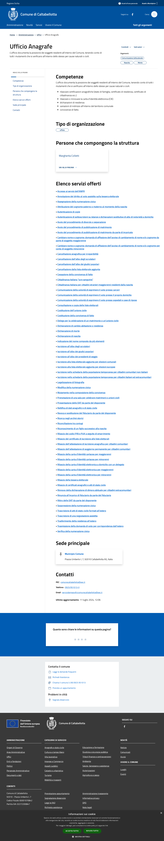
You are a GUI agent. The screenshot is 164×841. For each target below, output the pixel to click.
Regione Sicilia (13, 3)
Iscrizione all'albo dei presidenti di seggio (77, 356)
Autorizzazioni (89, 770)
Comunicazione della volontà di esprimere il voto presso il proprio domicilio (94, 295)
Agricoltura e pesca (91, 775)
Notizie (123, 747)
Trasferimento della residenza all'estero (76, 521)
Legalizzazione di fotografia (70, 382)
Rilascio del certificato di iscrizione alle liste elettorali (83, 439)
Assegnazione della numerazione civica (76, 201)
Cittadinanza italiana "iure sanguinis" (75, 279)
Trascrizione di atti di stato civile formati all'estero (81, 510)
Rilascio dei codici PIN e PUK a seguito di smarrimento (83, 433)
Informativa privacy (91, 798)
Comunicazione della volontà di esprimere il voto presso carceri (88, 290)
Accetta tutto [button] (72, 831)
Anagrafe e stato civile (54, 747)
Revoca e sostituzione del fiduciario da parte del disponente (86, 413)
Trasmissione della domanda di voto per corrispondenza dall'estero (90, 526)
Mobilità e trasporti (53, 779)
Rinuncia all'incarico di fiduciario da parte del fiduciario (84, 495)
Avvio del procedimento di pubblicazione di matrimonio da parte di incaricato (95, 232)
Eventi (123, 774)
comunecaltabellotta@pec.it (73, 582)
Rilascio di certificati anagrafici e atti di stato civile (81, 485)
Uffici (39, 34)
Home (12, 34)
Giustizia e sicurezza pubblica (95, 752)
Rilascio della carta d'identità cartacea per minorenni (83, 459)
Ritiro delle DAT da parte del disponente (76, 500)
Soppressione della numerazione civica (76, 505)
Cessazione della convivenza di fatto (75, 274)
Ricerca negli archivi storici (70, 418)
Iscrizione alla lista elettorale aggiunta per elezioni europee (86, 367)
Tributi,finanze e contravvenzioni (97, 756)
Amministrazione (26, 34)
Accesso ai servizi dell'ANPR (71, 191)
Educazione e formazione (93, 747)
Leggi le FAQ (50, 802)
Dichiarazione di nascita (68, 336)
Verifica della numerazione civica (73, 531)
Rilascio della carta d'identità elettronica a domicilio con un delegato (90, 464)
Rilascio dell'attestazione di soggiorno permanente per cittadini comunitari (93, 449)
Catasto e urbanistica (54, 770)
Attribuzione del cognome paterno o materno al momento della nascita (92, 206)
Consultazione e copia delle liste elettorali (77, 305)
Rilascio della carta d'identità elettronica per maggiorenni (85, 469)
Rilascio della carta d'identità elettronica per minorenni (84, 474)
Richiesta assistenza (53, 807)
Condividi (125, 47)
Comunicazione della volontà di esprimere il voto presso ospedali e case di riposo (97, 300)
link (106, 825)
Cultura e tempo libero (54, 752)
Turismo (48, 775)
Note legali (87, 807)
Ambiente (87, 761)
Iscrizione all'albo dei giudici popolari (75, 351)
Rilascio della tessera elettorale (72, 480)
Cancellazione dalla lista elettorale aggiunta (78, 269)
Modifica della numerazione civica (74, 387)
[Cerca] (154, 14)
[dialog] (82, 825)
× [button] (161, 813)
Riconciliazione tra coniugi (70, 423)
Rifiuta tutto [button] (92, 831)
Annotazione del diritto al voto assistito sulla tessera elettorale (88, 196)
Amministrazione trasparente (95, 793)
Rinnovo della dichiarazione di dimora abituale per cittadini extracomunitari (94, 490)
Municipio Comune (74, 554)
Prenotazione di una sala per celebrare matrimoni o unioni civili (88, 397)
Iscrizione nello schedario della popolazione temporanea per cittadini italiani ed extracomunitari (104, 377)
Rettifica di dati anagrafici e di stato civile (77, 408)
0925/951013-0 (72, 587)
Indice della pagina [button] (20, 72)
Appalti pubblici (51, 766)
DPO (84, 802)
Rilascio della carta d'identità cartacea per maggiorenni (84, 454)
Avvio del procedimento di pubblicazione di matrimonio (84, 227)
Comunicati (125, 752)
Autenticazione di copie (68, 212)
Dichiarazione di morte (68, 331)
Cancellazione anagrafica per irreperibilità (77, 254)
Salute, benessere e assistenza (96, 765)
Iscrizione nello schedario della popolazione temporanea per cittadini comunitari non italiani (102, 372)
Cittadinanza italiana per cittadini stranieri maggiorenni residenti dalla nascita (95, 284)
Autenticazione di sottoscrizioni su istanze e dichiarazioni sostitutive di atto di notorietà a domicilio (105, 217)
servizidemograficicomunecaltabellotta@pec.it (82, 592)
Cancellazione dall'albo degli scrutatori (76, 259)
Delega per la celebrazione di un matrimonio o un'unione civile (88, 320)
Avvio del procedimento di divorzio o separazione (81, 222)
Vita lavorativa (51, 756)
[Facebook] (131, 14)
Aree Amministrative (16, 752)
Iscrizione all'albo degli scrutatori (73, 346)
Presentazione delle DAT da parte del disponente (81, 403)
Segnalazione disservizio (55, 798)
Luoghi (123, 769)
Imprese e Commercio (54, 761)
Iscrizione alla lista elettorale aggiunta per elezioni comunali (86, 361)
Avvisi (123, 756)
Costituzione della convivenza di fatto (75, 315)
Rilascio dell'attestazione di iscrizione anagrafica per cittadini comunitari (92, 444)
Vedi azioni (138, 47)
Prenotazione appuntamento (57, 793)
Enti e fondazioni (14, 761)
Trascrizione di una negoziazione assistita (77, 516)
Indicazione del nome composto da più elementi (80, 341)
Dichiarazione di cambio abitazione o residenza (80, 326)
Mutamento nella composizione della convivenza (81, 392)
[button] (82, 836)
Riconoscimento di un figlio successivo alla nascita (81, 428)
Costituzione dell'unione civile (72, 310)
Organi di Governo (14, 747)
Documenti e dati (14, 775)
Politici (10, 766)
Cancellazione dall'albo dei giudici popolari (78, 264)
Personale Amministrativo (18, 770)
